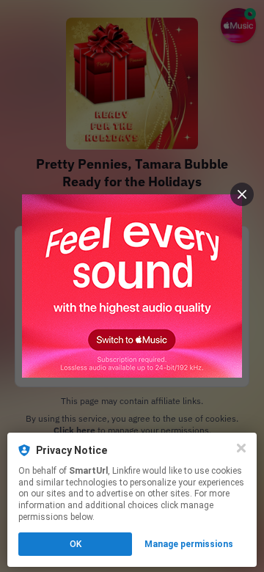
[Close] (241, 448)
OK (75, 544)
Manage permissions (188, 544)
